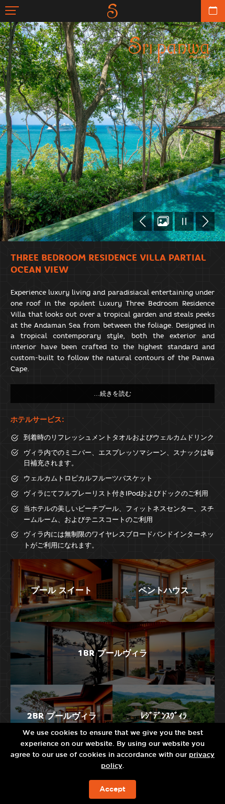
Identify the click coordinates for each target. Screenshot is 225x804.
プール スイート (61, 590)
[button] (142, 221)
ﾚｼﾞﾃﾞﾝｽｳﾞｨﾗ (164, 715)
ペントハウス (164, 590)
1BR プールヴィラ (112, 652)
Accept (112, 789)
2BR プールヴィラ (62, 715)
